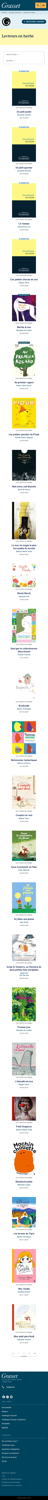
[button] (34, 22)
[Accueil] (11, 5)
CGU (3, 1476)
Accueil (4, 12)
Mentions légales (9, 1473)
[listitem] (4, 1397)
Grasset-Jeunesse (15, 12)
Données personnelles (11, 1482)
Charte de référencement (12, 1479)
